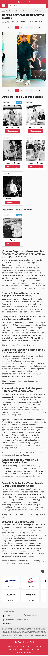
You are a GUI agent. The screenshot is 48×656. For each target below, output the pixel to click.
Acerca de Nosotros (20, 646)
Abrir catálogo (12, 131)
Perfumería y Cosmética (15, 619)
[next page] (35, 27)
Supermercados (33, 615)
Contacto (9, 646)
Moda (29, 619)
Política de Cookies (15, 649)
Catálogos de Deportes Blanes (16, 11)
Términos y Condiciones (31, 649)
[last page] (39, 27)
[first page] (9, 27)
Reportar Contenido (35, 646)
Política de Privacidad (24, 652)
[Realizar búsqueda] (44, 5)
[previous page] (13, 27)
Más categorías (7, 623)
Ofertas (32, 11)
